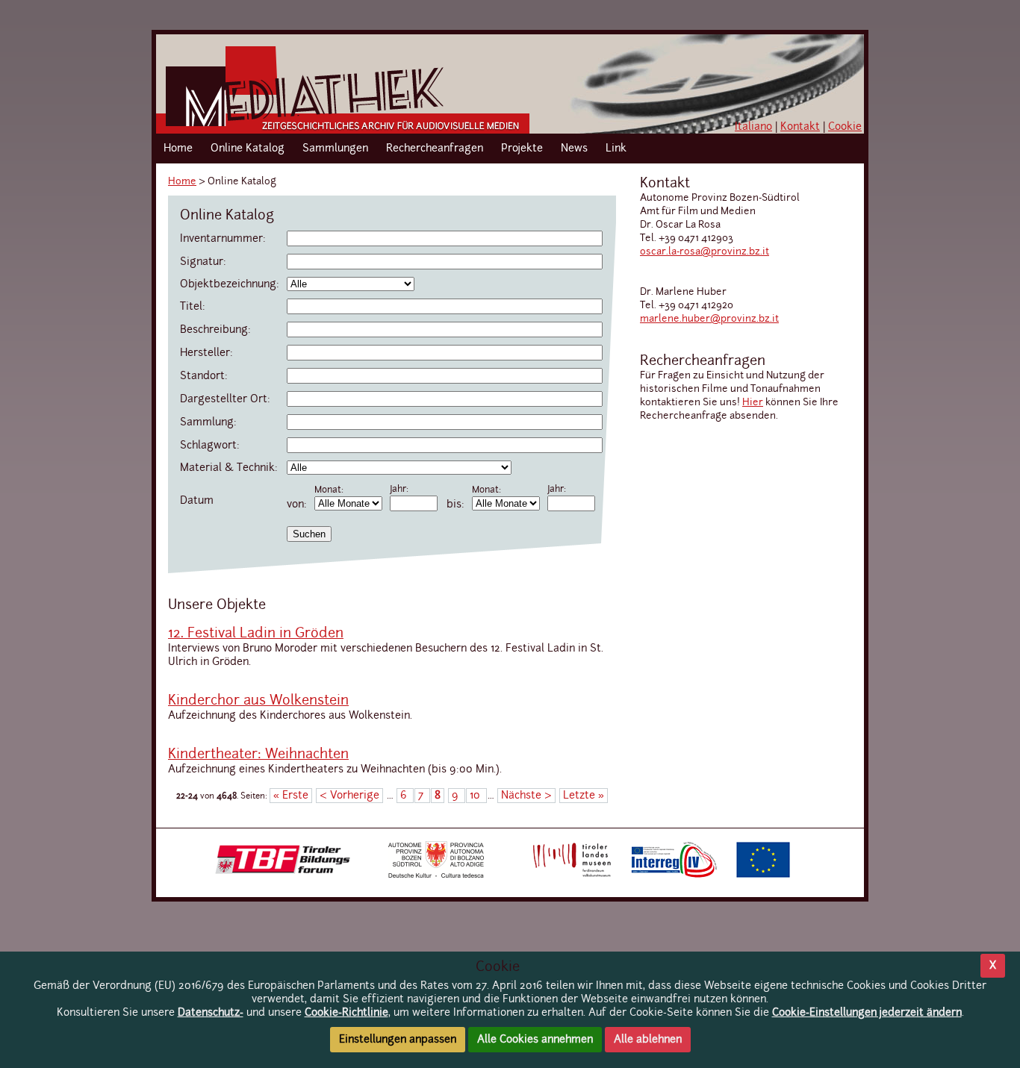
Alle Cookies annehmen (535, 1040)
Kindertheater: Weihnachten (258, 754)
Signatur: (203, 262)
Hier (752, 402)
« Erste (290, 796)
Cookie (845, 127)
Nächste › (526, 796)
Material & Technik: (229, 468)
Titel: (192, 307)
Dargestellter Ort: (225, 399)
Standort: (204, 376)
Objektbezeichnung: (229, 284)
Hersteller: (206, 353)
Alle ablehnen (648, 1040)
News (574, 148)
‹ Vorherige (349, 796)
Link (616, 148)
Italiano (753, 127)
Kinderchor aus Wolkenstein (258, 700)
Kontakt (800, 127)
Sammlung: (208, 422)
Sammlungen (335, 148)
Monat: (328, 490)
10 (476, 796)
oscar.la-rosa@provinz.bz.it (704, 251)
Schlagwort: (210, 446)
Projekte (522, 148)
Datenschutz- (210, 1013)
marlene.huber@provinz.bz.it (709, 319)
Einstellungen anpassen (397, 1040)
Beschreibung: (215, 330)
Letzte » (583, 796)
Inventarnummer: (223, 239)
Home (178, 148)
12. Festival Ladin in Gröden (255, 633)
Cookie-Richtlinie (346, 1013)
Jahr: (399, 489)
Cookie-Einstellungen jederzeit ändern (867, 1013)
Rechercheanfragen (434, 148)
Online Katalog (247, 148)
